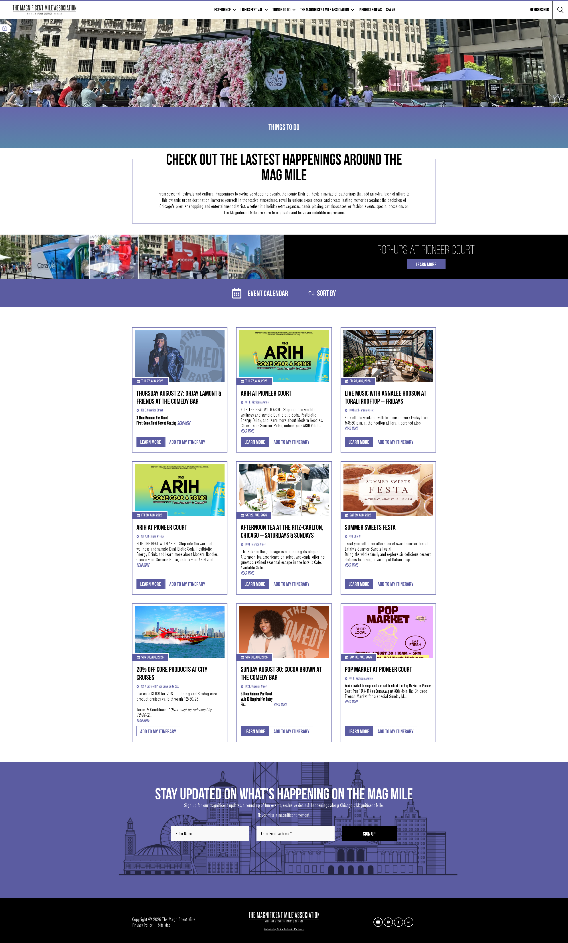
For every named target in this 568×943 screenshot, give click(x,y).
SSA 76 (390, 9)
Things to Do (281, 9)
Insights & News (370, 9)
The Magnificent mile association (324, 9)
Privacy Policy (142, 925)
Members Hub (536, 12)
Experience (222, 9)
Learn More (426, 264)
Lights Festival (252, 9)
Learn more (150, 442)
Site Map (164, 925)
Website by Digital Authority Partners (284, 929)
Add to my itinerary (187, 442)
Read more (183, 423)
